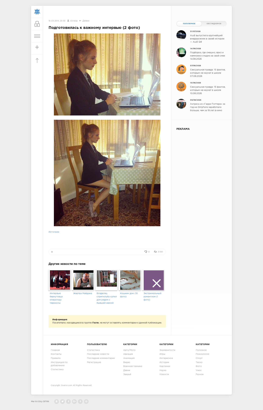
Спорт (199, 358)
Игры (162, 354)
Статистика (57, 369)
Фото (199, 366)
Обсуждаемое (214, 23)
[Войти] (37, 24)
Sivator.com (66, 385)
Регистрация (94, 362)
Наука (163, 370)
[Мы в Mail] (86, 401)
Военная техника (132, 366)
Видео (126, 362)
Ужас (199, 370)
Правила (55, 358)
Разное (199, 374)
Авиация (128, 354)
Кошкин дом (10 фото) (129, 295)
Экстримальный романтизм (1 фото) (152, 297)
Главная (55, 350)
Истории (164, 362)
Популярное (189, 23)
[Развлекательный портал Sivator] (37, 12)
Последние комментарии (101, 358)
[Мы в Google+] (74, 401)
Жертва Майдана (82, 293)
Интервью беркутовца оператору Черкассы (56, 298)
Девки (85, 21)
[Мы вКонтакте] (56, 401)
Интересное (166, 358)
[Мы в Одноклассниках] (80, 401)
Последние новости (98, 354)
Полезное (201, 350)
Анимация (129, 358)
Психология (202, 354)
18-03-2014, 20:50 (57, 21)
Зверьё (127, 374)
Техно (199, 362)
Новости (164, 374)
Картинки (165, 366)
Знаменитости (167, 350)
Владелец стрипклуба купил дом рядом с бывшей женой (107, 298)
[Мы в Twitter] (62, 401)
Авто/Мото (129, 350)
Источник (54, 232)
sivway (74, 21)
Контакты (56, 354)
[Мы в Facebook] (68, 401)
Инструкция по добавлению (59, 363)
